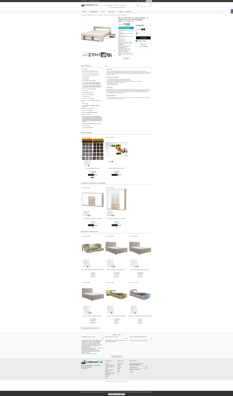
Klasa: (119, 40)
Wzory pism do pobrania (110, 373)
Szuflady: (120, 44)
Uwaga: (119, 54)
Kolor (137, 32)
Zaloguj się (138, 1)
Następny (115, 55)
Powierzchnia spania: (122, 48)
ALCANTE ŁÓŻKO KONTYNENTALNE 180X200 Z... (93, 316)
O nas (106, 368)
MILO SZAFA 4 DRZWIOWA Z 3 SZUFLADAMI (116, 218)
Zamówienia (119, 363)
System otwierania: (122, 43)
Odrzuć (122, 394)
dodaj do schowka (142, 40)
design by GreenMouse (123, 381)
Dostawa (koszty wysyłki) (110, 365)
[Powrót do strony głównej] (81, 15)
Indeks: (120, 21)
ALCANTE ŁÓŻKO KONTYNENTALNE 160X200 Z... (140, 269)
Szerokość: (124, 30)
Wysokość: (124, 33)
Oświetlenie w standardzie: (123, 46)
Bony (118, 371)
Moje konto (120, 361)
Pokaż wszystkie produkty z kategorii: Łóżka (90, 328)
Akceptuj (110, 394)
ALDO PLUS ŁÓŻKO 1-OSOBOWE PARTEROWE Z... (116, 316)
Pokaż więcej (126, 58)
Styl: (119, 39)
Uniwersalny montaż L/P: (123, 50)
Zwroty (118, 365)
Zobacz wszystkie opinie (116, 356)
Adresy (118, 368)
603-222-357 (84, 1)
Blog (106, 378)
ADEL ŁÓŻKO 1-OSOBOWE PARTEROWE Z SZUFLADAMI (92, 269)
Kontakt (106, 376)
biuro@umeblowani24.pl (94, 1)
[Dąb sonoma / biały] (136, 34)
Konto (118, 370)
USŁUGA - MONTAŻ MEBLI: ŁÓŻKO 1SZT (116, 168)
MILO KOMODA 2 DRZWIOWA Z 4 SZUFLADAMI (92, 218)
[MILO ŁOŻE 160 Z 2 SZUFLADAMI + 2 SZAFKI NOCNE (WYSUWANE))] (85, 55)
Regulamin (107, 371)
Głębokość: (124, 36)
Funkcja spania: (121, 47)
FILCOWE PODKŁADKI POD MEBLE (93, 168)
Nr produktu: (128, 21)
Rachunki (119, 366)
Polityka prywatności (109, 370)
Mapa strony (107, 374)
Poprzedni (81, 55)
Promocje (107, 363)
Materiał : (120, 41)
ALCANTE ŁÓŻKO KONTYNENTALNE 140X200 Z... (116, 269)
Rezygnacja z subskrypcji (134, 369)
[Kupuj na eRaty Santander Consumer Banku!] (143, 44)
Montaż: (120, 53)
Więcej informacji (116, 394)
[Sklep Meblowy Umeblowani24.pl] (89, 5)
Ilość (140, 29)
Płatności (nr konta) (109, 366)
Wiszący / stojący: (122, 51)
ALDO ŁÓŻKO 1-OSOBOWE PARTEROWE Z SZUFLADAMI (140, 316)
